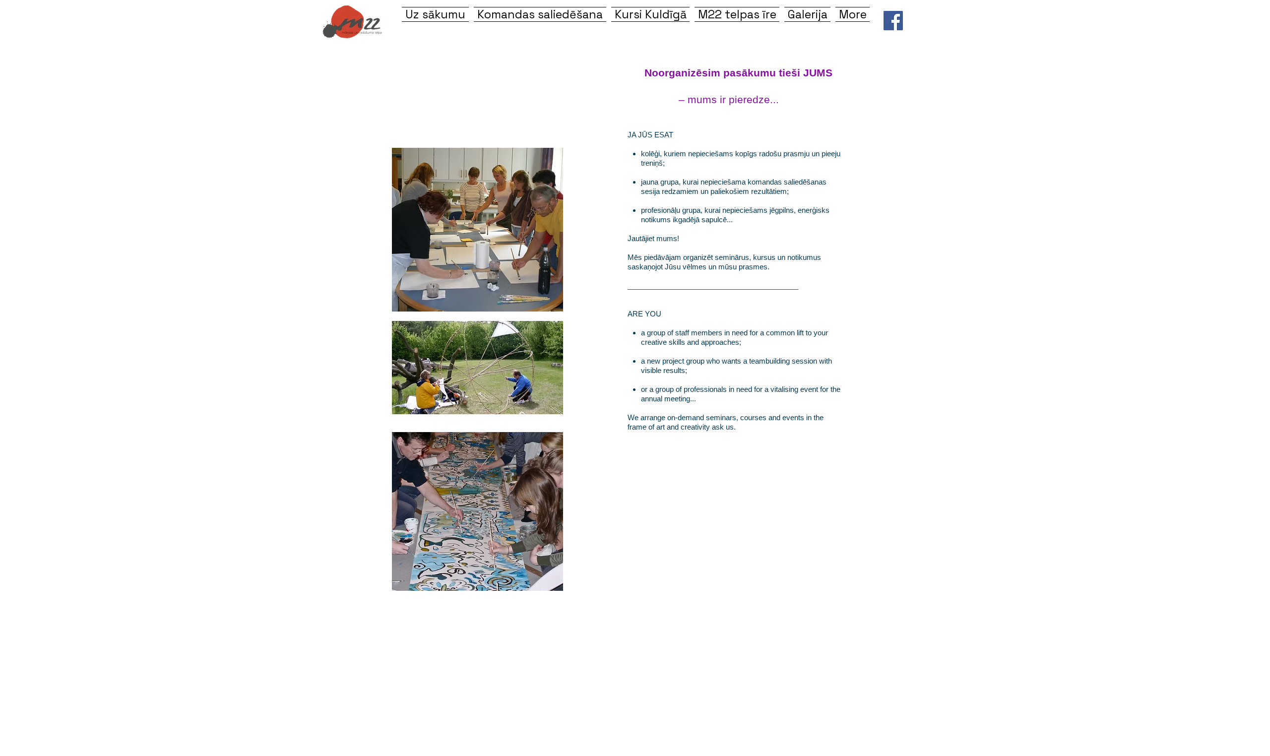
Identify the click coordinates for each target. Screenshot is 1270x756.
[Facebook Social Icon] (893, 20)
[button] (650, 14)
